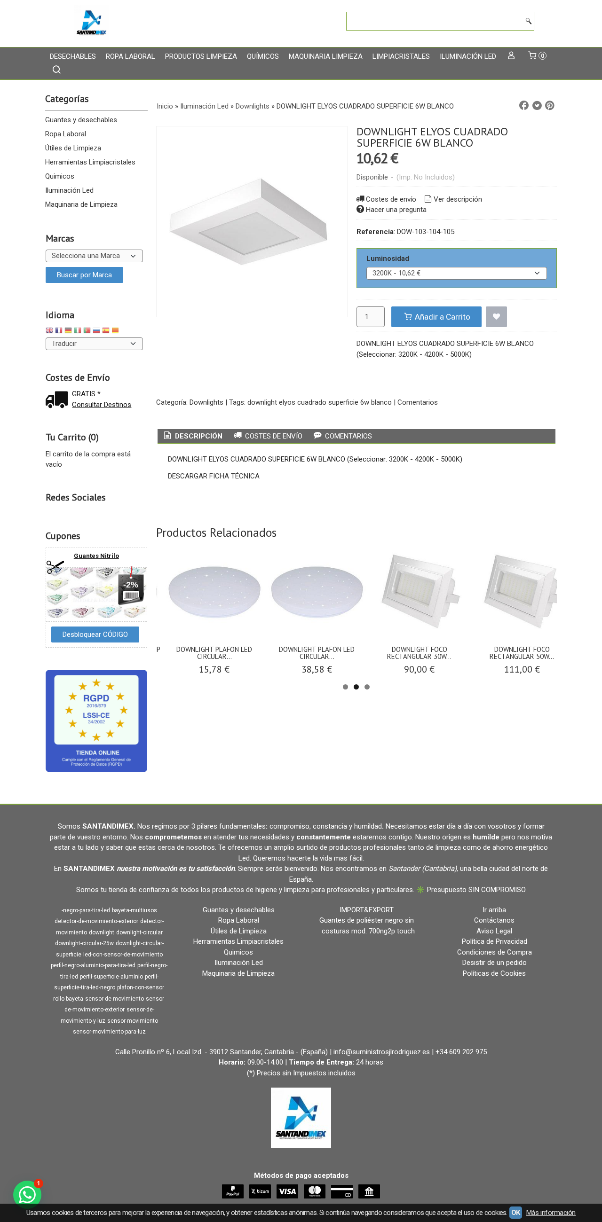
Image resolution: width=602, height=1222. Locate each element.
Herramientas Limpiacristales (90, 162)
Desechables (73, 56)
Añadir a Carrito (441, 316)
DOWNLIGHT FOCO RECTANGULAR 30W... (419, 653)
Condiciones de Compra (494, 952)
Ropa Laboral (130, 56)
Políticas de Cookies (494, 973)
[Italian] (77, 332)
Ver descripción (458, 199)
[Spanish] (106, 332)
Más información (551, 1212)
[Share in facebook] (524, 106)
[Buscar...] (57, 70)
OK (515, 1212)
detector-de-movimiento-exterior (96, 921)
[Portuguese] (87, 332)
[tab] (192, 436)
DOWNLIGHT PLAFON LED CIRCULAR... (214, 653)
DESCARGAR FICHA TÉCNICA (214, 476)
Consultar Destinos (101, 404)
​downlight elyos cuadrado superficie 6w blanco (319, 402)
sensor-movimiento (132, 1021)
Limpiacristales (401, 56)
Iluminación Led (468, 56)
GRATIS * (86, 394)
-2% (130, 584)
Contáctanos (494, 920)
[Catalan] (116, 332)
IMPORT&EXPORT (367, 910)
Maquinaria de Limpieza (81, 204)
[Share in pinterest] (549, 106)
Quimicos (59, 176)
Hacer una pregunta (396, 209)
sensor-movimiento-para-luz (109, 1031)
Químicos (263, 56)
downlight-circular (139, 932)
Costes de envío (391, 199)
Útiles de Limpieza (73, 148)
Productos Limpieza (201, 56)
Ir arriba (494, 910)
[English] (49, 332)
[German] (68, 332)
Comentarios (417, 402)
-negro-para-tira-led (86, 910)
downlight (101, 932)
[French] (59, 332)
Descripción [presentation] (197, 436)
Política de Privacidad (494, 941)
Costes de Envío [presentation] (272, 436)
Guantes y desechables (81, 120)
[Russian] (96, 332)
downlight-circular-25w (84, 943)
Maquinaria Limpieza (326, 56)
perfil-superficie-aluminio (111, 976)
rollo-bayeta (68, 998)
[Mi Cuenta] (511, 56)
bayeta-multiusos (134, 910)
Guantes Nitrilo (96, 555)
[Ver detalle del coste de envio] (59, 401)
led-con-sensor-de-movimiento (123, 954)
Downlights (206, 402)
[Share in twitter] (537, 106)
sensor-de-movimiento (114, 998)
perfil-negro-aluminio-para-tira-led (93, 965)
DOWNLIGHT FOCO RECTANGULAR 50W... (522, 653)
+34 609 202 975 (461, 1052)
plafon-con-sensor (140, 987)
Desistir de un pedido (494, 962)
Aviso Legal (494, 931)
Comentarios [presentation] (347, 436)
